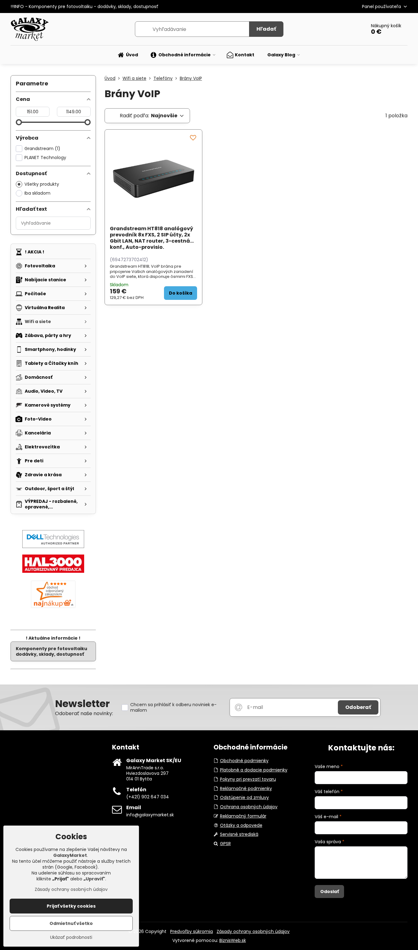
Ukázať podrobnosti (71, 937)
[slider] (19, 122)
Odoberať (358, 707)
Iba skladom (37, 193)
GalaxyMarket (70, 855)
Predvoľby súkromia (191, 931)
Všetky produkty (41, 184)
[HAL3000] (53, 571)
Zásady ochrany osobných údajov (253, 931)
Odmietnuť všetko (71, 923)
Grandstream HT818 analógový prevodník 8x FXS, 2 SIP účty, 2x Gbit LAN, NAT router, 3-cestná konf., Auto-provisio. (151, 238)
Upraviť (94, 879)
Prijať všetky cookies (71, 906)
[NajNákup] (53, 608)
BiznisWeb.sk (232, 940)
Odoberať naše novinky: (84, 713)
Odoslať (329, 891)
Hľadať (266, 28)
